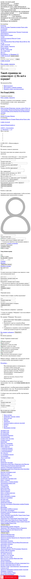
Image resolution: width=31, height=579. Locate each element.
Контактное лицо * (19, 158)
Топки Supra (7, 520)
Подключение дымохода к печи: (9, 182)
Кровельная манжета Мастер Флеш (10, 542)
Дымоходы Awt (15, 537)
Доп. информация (5, 171)
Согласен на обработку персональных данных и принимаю (15, 242)
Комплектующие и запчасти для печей (14, 423)
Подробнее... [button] (4, 363)
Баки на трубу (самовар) (7, 558)
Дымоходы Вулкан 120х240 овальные (11, 549)
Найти (17, 59)
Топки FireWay (14, 515)
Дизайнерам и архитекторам (8, 32)
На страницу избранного (7, 332)
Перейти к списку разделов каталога (14, 89)
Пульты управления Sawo (22, 563)
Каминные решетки (6, 512)
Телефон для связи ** (6, 163)
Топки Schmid (20, 521)
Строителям (24, 32)
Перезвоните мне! (5, 305)
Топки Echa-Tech (5, 518)
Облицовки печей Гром (7, 469)
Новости (14, 38)
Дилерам (18, 32)
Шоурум (8, 119)
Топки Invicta (15, 520)
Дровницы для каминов (18, 512)
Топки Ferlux (21, 518)
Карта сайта (24, 27)
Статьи (19, 38)
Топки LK (27, 521)
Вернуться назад (8, 86)
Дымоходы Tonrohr (6, 537)
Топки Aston (13, 523)
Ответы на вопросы (6, 38)
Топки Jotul (4, 521)
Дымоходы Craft (9, 529)
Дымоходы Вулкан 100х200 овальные (14, 549)
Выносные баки (18, 558)
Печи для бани (5, 108)
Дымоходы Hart (5, 539)
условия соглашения (12, 243)
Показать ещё (5, 470)
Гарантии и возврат (15, 27)
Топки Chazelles (23, 520)
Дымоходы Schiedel (25, 537)
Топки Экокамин (5, 515)
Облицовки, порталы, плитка (17, 108)
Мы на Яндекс (24, 41)
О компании (4, 29)
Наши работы (4, 35)
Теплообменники (5, 560)
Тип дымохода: (5, 179)
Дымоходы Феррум (15, 528)
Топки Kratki (13, 518)
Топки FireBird (9, 517)
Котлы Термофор (21, 576)
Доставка (7, 27)
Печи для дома (8, 418)
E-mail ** (3, 166)
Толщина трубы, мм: (6, 174)
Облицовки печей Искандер (14, 467)
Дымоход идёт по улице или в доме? (10, 178)
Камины (6, 109)
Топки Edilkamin (11, 521)
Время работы (8, 41)
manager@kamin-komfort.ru (8, 125)
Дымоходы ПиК (5, 531)
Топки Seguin (22, 515)
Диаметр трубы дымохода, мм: (9, 173)
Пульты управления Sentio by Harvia (10, 565)
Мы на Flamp (15, 41)
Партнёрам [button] (4, 30)
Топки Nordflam (5, 523)
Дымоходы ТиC (18, 529)
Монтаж (12, 116)
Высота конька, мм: (6, 176)
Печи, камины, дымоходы (8, 46)
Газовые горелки (5, 440)
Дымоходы (11, 109)
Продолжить (18, 332)
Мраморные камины (18, 504)
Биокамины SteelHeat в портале (9, 509)
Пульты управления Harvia (8, 563)
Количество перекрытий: (7, 181)
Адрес (2, 41)
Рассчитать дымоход (6, 184)
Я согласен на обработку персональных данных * (16, 283)
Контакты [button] (3, 40)
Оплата (3, 27)
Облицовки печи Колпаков (8, 465)
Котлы (20, 111)
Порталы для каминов (7, 504)
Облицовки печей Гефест (8, 464)
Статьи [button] (2, 37)
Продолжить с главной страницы (13, 87)
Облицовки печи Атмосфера (21, 469)
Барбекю (16, 111)
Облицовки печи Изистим (22, 464)
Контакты (3, 119)
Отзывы (10, 35)
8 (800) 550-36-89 (5, 45)
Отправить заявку (5, 246)
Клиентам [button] (3, 25)
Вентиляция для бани (9, 428)
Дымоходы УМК (5, 528)
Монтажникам (5, 33)
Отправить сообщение (6, 412)
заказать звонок (14, 56)
